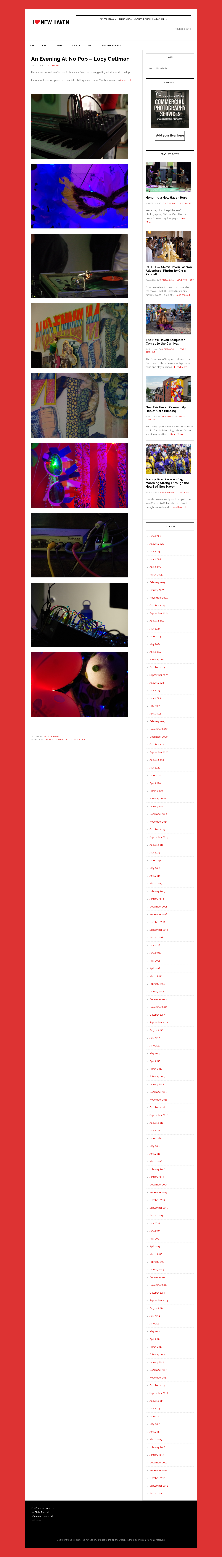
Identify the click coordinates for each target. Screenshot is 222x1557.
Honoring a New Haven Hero (166, 197)
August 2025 (157, 543)
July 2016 (155, 1130)
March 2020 (156, 790)
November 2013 (158, 1377)
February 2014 (157, 1354)
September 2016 (159, 1115)
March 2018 (156, 976)
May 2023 (155, 705)
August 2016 (157, 1122)
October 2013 (157, 1385)
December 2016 (158, 1092)
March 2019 (156, 883)
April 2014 (155, 1339)
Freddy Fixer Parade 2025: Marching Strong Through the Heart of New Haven (167, 483)
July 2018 (155, 945)
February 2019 (157, 891)
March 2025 (156, 574)
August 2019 (157, 844)
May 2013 (155, 1424)
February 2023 (158, 721)
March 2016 (156, 1161)
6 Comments (186, 203)
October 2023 (157, 667)
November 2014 (158, 1285)
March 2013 (156, 1439)
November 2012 (158, 1470)
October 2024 (157, 605)
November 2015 (158, 1192)
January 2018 (157, 991)
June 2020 (155, 775)
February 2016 (157, 1169)
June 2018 (155, 953)
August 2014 (157, 1308)
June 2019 (155, 860)
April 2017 (155, 1061)
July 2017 (155, 1037)
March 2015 (156, 1254)
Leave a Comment (185, 280)
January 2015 (157, 1269)
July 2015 (155, 1223)
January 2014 (157, 1362)
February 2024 (158, 659)
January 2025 (157, 590)
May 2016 (155, 1146)
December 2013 (158, 1370)
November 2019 (158, 821)
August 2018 (157, 937)
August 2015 (156, 1215)
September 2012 (159, 1485)
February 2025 (158, 582)
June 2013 (155, 1416)
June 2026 (155, 536)
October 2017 (157, 1014)
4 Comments (183, 492)
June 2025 (155, 559)
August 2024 (157, 621)
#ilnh (54, 739)
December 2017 (158, 999)
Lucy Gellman (71, 739)
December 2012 (158, 1462)
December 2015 (158, 1184)
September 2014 (159, 1300)
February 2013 (157, 1447)
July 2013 (155, 1408)
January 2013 (157, 1454)
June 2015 (155, 1231)
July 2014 (155, 1315)
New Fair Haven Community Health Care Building (166, 409)
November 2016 (158, 1099)
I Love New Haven (50, 22)
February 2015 (157, 1261)
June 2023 (155, 698)
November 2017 (158, 1007)
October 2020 (157, 744)
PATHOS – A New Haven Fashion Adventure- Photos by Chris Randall (169, 270)
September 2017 (159, 1022)
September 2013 (159, 1393)
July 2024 (155, 628)
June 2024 (155, 636)
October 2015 (157, 1200)
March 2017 (156, 1068)
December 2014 (158, 1277)
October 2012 (157, 1478)
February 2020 (158, 798)
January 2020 (157, 806)
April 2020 (155, 783)
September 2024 (159, 613)
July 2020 (155, 767)
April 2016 (155, 1153)
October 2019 (157, 829)
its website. (126, 80)
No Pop (82, 739)
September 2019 (159, 837)
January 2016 (157, 1176)
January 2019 (157, 899)
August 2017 (156, 1030)
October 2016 (157, 1107)
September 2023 (159, 675)
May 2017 (155, 1053)
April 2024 (155, 651)
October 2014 (157, 1292)
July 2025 (155, 551)
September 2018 (159, 929)
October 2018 (157, 922)
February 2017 (157, 1076)
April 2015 (155, 1246)
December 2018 (158, 906)
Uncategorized (50, 736)
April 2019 (155, 875)
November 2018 (158, 914)
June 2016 (155, 1138)
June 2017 (155, 1045)
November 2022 (159, 729)
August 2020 (157, 760)
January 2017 (157, 1084)
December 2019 (158, 814)
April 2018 (155, 968)
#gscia (47, 739)
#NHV (60, 739)
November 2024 (159, 597)
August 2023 (157, 682)
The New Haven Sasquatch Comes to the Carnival (165, 341)
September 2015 (159, 1207)
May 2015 (155, 1238)
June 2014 (155, 1323)
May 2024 (155, 644)
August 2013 (156, 1400)
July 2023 (155, 690)
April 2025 (155, 566)
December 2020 (159, 736)
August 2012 (156, 1493)
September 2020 (159, 752)
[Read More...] (182, 295)
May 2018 (155, 960)
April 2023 (155, 713)
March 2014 (156, 1346)
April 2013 (155, 1431)
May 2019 (155, 868)
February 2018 (157, 983)
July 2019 (155, 852)
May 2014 (155, 1331)
